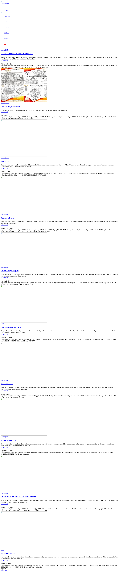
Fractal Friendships (8, 440)
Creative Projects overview (11, 106)
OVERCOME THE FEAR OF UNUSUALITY (18, 497)
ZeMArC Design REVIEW (11, 327)
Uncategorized (5, 50)
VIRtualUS (5, 161)
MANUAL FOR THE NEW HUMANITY (17, 54)
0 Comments (4, 60)
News (2, 323)
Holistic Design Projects (10, 271)
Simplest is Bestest (7, 218)
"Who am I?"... (7, 384)
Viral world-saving (8, 553)
